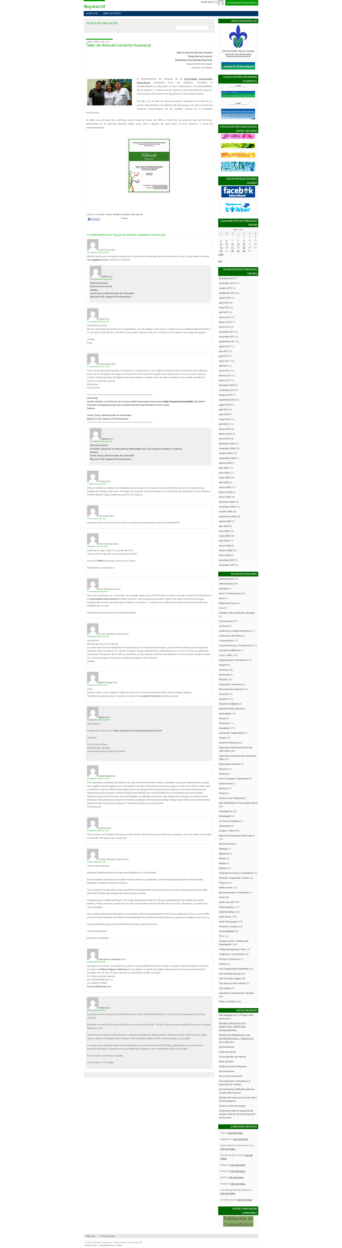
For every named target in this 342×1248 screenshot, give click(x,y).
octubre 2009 (225, 453)
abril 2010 (224, 424)
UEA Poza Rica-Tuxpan (230, 978)
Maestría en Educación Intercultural (236, 835)
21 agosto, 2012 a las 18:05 (96, 484)
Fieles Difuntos (226, 1061)
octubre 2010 (225, 394)
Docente (126, 214)
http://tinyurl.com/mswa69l (178, 401)
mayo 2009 (224, 477)
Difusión (117, 214)
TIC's (221, 936)
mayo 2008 (224, 535)
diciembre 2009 (226, 443)
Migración (224, 853)
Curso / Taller (105, 214)
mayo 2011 (224, 360)
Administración (226, 578)
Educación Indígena (228, 703)
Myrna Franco (105, 682)
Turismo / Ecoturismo (229, 959)
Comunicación (226, 621)
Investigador (225, 816)
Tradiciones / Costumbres (231, 954)
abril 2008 (224, 540)
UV (140, 1242)
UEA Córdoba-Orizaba (230, 973)
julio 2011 (224, 351)
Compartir (95, 219)
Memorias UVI (226, 843)
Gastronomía (225, 783)
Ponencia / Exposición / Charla (234, 877)
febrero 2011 (225, 375)
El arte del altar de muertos (232, 1056)
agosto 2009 (225, 462)
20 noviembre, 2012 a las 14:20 (101, 279)
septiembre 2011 (227, 341)
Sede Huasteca (226, 907)
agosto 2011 (225, 346)
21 (232, 247)
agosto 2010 (225, 404)
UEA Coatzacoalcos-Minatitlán (234, 968)
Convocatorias (226, 640)
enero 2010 (224, 438)
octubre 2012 (225, 288)
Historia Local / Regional (231, 798)
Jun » (220, 261)
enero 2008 (224, 555)
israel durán (105, 775)
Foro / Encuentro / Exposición (233, 778)
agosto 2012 (225, 297)
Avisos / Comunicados (230, 593)
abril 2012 (224, 312)
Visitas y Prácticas (228, 1001)
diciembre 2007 (226, 560)
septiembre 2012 (227, 292)
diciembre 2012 (226, 278)
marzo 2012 (225, 317)
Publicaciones (225, 887)
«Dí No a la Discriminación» (232, 1105)
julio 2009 (224, 467)
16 (244, 244)
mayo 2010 (224, 419)
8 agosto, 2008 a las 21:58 (96, 862)
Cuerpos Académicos (229, 650)
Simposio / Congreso (229, 926)
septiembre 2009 (227, 458)
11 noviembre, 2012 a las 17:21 (98, 321)
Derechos (224, 669)
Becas (222, 598)
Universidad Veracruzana (242, 2)
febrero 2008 (225, 550)
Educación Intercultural (230, 708)
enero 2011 (224, 380)
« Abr (220, 254)
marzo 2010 (225, 429)
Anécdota (223, 588)
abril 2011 (224, 365)
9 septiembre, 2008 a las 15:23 (98, 830)
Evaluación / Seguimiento (231, 732)
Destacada (224, 674)
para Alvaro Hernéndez (110, 959)
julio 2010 (224, 409)
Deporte (223, 664)
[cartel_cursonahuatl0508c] (149, 192)
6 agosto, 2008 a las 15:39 (96, 962)
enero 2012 (224, 326)
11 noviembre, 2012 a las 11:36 (98, 366)
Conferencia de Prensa (230, 635)
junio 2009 (224, 472)
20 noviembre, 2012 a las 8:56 (97, 252)
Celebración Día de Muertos (233, 1066)
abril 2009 (224, 482)
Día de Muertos (226, 1046)
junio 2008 (224, 531)
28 (232, 250)
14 (232, 244)
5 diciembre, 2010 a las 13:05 (97, 546)
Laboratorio (224, 825)
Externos (223, 768)
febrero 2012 (225, 322)
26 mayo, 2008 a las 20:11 (96, 1010)
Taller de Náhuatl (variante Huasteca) (118, 45)
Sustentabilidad (226, 931)
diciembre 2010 (226, 385)
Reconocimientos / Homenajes (234, 892)
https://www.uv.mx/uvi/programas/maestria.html (138, 730)
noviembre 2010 (227, 390)
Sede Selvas (225, 916)
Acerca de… (92, 13)
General (223, 788)
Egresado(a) (225, 713)
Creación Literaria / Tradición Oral (235, 645)
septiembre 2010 (227, 399)
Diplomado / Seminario (230, 684)
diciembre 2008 (226, 501)
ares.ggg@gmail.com (97, 259)
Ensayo (222, 718)
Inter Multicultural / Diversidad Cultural (238, 802)
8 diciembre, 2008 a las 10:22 (97, 685)
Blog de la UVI (94, 6)
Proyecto (223, 882)
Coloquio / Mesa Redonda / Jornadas (237, 612)
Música (222, 858)
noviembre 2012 (227, 283)
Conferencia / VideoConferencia (234, 630)
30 (244, 250)
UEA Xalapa (224, 988)
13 (227, 244)
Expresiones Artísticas (230, 764)
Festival (222, 773)
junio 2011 (224, 356)
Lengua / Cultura (227, 830)
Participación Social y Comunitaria (236, 872)
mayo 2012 (224, 307)
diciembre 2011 (226, 331)
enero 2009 (224, 496)
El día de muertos (227, 1051)
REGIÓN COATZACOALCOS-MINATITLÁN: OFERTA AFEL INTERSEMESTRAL (232, 1027)
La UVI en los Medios (229, 821)
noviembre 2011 (227, 336)
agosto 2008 (225, 521)
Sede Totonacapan (228, 921)
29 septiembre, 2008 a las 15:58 (98, 778)
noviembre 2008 (227, 506)
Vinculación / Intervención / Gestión (236, 993)
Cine (221, 607)
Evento (222, 737)
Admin (105, 276)
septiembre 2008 (227, 516)
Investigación (225, 811)
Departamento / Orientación (233, 660)
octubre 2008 (225, 511)
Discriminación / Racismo (231, 689)
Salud (221, 897)
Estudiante (224, 728)
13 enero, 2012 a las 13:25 (96, 518)
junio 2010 (224, 414)
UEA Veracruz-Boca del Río (232, 983)
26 (221, 250)
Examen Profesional (229, 742)
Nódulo (222, 863)
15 (238, 244)
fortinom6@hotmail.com (99, 986)
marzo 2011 (225, 370)
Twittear (124, 218)
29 (238, 250)
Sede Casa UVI (137, 214)
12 (221, 244)
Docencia (223, 694)
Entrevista (224, 723)
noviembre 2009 (227, 448)
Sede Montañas (226, 911)
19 (221, 247)
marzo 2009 (225, 487)
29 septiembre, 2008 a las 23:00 (98, 720)
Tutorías (223, 963)
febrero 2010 (225, 433)
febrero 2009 (225, 492)
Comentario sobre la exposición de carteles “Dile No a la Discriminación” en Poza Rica (237, 1114)
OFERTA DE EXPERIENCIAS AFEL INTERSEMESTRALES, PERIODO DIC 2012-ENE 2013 (236, 1038)
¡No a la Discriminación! (230, 1076)
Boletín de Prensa (227, 603)
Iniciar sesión (207, 2)
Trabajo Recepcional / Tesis (232, 949)
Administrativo (226, 583)
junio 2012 (224, 302)
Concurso (223, 625)
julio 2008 (224, 526)
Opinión (223, 868)
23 (244, 247)
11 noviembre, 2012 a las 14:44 (101, 441)
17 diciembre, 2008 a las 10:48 (97, 636)
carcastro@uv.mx (106, 1245)
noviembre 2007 (227, 564)
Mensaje (223, 848)
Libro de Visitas (112, 13)
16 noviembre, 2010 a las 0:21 (97, 591)
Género (222, 793)
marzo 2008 (225, 545)
